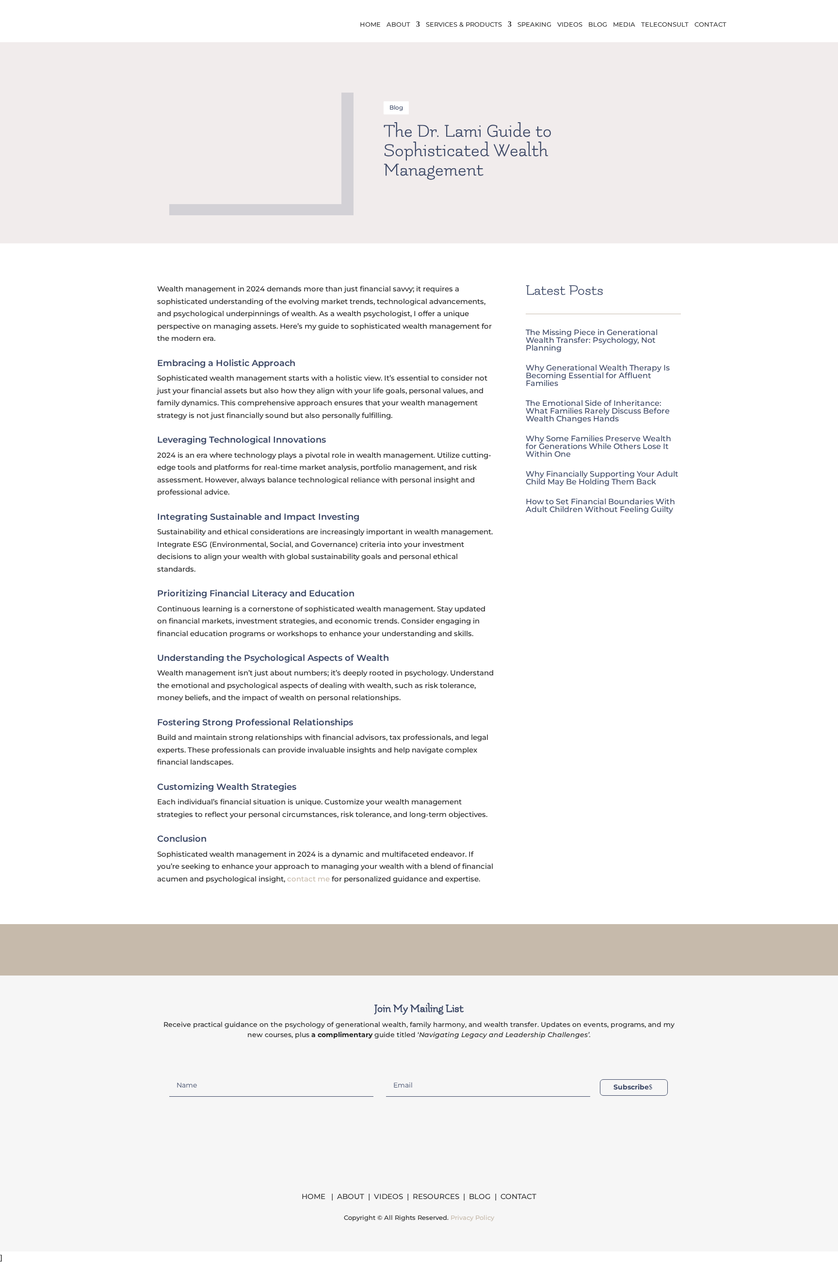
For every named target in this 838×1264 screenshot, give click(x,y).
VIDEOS (388, 1196)
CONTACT (518, 1196)
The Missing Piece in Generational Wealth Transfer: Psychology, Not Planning (592, 340)
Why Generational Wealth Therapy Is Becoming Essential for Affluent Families (598, 375)
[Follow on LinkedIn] (431, 948)
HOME (314, 1196)
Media (624, 24)
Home (370, 24)
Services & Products (464, 24)
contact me (308, 878)
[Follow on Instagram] (406, 948)
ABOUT (350, 1196)
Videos (569, 24)
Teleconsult (665, 24)
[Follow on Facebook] (381, 948)
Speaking (534, 24)
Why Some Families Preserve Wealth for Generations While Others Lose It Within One (598, 446)
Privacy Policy (472, 1217)
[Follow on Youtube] (456, 948)
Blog (597, 24)
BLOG (480, 1196)
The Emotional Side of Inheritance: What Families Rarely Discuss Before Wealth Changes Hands (598, 411)
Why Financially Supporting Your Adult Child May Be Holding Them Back (602, 477)
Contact (710, 24)
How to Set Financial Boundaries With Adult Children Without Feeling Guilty (600, 505)
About (398, 24)
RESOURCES (436, 1196)
